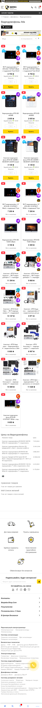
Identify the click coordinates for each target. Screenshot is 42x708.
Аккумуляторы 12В (35, 688)
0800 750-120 (32, 7)
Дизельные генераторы (19, 656)
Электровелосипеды (22, 630)
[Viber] (29, 589)
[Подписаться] (39, 581)
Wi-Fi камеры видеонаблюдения (12, 667)
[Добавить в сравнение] (18, 50)
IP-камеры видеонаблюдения (11, 665)
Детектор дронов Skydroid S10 (27, 645)
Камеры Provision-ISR (21, 669)
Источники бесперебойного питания (13, 684)
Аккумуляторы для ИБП (9, 690)
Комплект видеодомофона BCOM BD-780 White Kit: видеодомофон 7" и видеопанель (15, 470)
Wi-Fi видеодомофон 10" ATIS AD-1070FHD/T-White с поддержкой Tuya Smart (31, 206)
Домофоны (14, 17)
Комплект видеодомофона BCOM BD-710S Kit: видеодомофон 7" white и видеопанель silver (16, 465)
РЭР (8, 645)
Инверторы (19, 680)
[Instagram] (21, 589)
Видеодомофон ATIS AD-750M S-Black (31, 241)
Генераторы (5, 656)
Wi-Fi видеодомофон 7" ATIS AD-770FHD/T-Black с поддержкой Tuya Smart (10, 69)
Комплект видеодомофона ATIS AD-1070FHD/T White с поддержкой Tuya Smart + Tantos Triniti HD (11, 417)
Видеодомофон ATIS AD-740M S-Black (10, 241)
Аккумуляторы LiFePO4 (26, 690)
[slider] (21, 1)
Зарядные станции (31, 680)
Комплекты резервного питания (11, 682)
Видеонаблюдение (7, 663)
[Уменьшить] (6, 81)
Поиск (35, 7)
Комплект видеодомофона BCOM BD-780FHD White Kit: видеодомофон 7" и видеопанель (16, 442)
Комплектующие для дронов (29, 647)
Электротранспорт (7, 630)
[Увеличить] (14, 81)
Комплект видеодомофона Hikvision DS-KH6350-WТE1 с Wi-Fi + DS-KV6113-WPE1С (15, 447)
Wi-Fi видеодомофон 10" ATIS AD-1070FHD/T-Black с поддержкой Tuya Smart (10, 206)
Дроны (3, 645)
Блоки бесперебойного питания (11, 686)
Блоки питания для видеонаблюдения (14, 688)
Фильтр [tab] (8, 27)
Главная (6, 17)
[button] (38, 33)
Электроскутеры (6, 632)
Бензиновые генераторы (9, 658)
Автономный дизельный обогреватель (14, 694)
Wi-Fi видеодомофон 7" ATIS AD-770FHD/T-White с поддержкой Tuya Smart (31, 69)
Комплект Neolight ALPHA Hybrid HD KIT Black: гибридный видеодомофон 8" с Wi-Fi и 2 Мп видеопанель (16, 459)
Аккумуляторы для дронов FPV (11, 650)
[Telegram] (25, 589)
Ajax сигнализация (25, 637)
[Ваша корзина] (39, 7)
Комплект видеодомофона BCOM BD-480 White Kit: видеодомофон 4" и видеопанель (15, 453)
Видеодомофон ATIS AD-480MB (10, 114)
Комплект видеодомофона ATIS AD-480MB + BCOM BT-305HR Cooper (10, 160)
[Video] (4, 46)
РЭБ (13, 645)
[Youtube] (13, 589)
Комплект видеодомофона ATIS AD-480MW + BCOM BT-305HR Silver (31, 160)
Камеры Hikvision (6, 669)
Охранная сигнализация (9, 637)
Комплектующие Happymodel (11, 649)
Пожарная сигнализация (9, 639)
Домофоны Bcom (7, 675)
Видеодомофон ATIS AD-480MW (31, 114)
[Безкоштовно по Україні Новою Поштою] (4, 51)
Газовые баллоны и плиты (10, 692)
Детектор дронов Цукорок (9, 647)
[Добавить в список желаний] (18, 47)
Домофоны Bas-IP (21, 675)
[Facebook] (17, 589)
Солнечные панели (7, 680)
